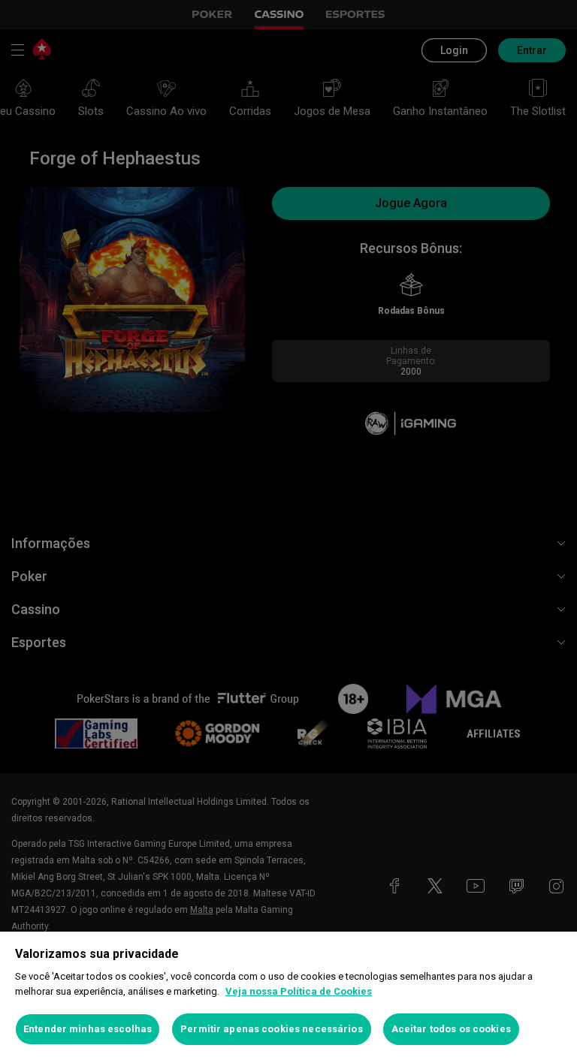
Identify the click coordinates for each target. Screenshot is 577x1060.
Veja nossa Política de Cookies (298, 991)
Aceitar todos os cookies (451, 1028)
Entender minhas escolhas (87, 1028)
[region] (288, 996)
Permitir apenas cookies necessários (271, 1028)
